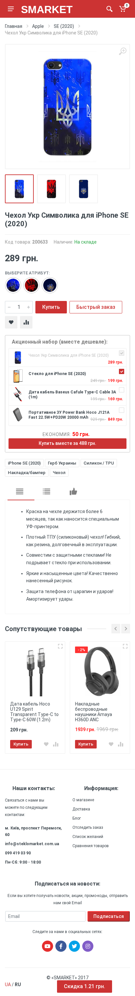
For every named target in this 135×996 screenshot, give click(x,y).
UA (8, 984)
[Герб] (10, 282)
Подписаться (108, 916)
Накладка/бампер (27, 472)
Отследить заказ (87, 827)
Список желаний (87, 836)
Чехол (59, 472)
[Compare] (26, 322)
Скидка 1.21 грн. (84, 986)
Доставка (81, 809)
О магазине (83, 800)
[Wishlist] (11, 322)
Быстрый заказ (95, 307)
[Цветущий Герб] (46, 282)
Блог (76, 818)
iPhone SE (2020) (24, 463)
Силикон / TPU (99, 463)
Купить (51, 307)
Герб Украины (62, 463)
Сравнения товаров (90, 846)
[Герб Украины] (28, 282)
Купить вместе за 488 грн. (67, 443)
